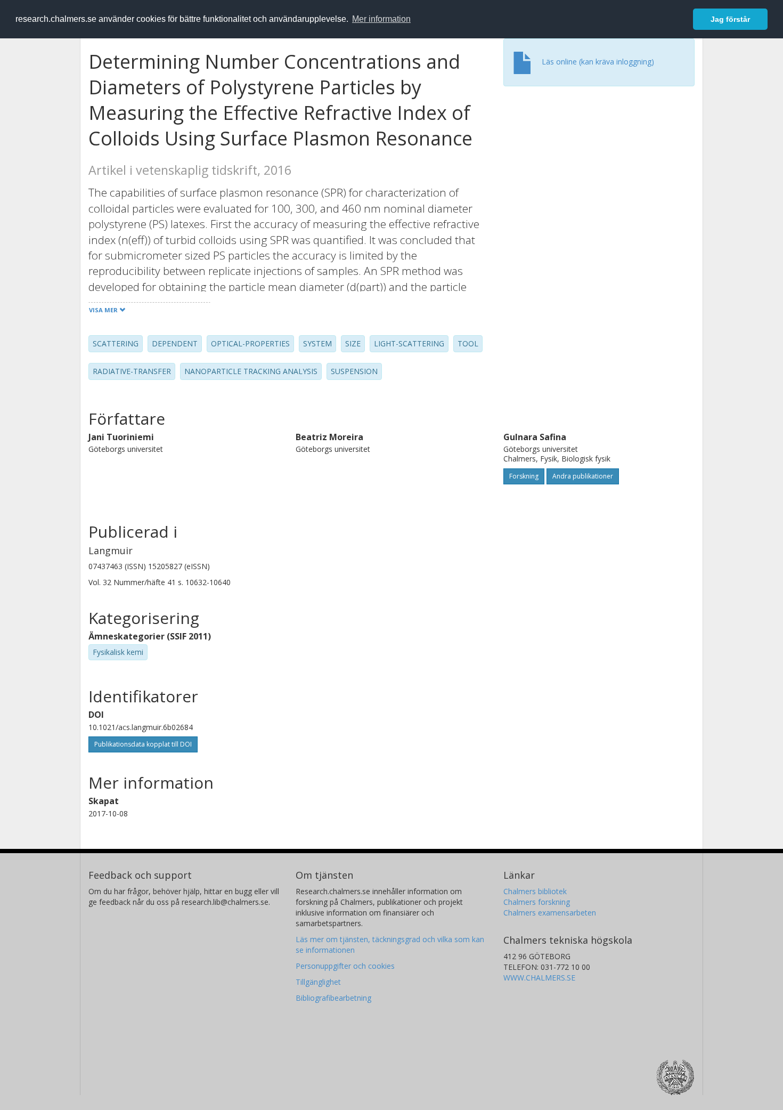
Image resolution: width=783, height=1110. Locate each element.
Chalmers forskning (536, 902)
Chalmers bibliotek (535, 891)
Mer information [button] (381, 18)
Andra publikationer (582, 476)
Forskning (524, 476)
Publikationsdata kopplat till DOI (143, 744)
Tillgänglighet (318, 982)
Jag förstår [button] (730, 19)
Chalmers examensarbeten (549, 913)
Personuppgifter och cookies (345, 966)
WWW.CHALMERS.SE (539, 978)
